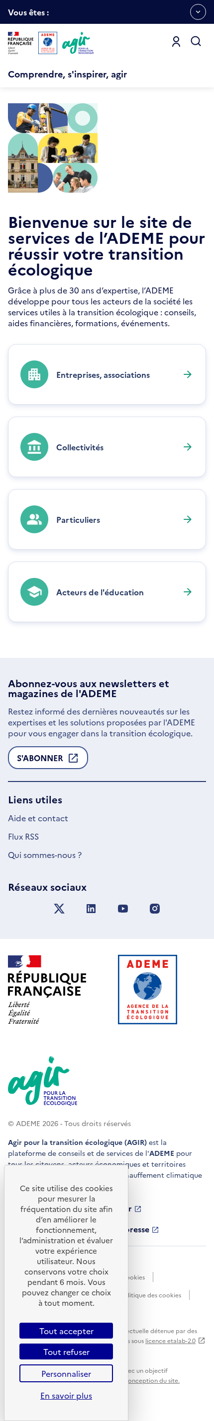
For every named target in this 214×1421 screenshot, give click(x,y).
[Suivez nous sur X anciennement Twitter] (59, 909)
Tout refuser (66, 1351)
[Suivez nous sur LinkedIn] (91, 909)
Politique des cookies (150, 1294)
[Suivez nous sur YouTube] (123, 909)
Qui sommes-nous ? (45, 854)
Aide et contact (38, 817)
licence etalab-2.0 (170, 1340)
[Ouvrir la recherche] (196, 41)
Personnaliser (66, 1373)
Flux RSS (23, 836)
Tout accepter (66, 1330)
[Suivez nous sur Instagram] (155, 909)
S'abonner (40, 760)
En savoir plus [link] (66, 1395)
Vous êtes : (28, 15)
